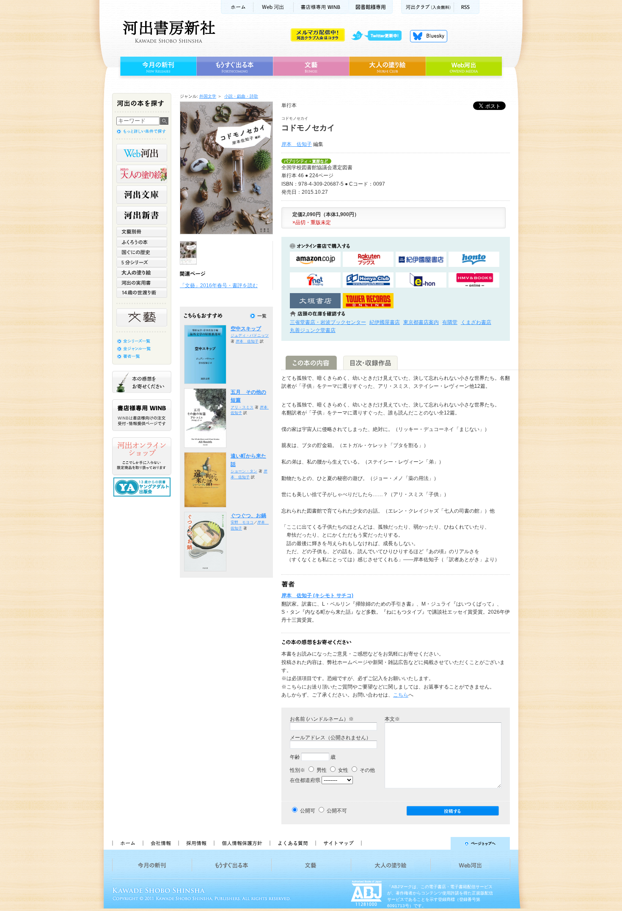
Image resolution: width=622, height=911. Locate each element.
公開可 (307, 811)
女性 (342, 770)
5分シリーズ (141, 262)
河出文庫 (141, 194)
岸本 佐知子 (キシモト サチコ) (317, 595)
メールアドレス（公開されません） (330, 738)
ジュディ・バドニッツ (250, 335)
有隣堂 (449, 322)
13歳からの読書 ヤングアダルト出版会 (143, 487)
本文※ (392, 719)
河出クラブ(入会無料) (427, 7)
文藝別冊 (141, 232)
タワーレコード (368, 301)
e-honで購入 (421, 280)
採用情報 (196, 843)
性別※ (297, 770)
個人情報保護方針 (242, 843)
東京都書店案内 (421, 322)
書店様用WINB (321, 7)
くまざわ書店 (476, 322)
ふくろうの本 (141, 242)
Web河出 (273, 7)
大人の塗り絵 (387, 66)
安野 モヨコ (242, 522)
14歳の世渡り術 (141, 293)
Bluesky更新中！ (428, 36)
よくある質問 (292, 843)
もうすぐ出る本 (234, 66)
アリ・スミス (242, 407)
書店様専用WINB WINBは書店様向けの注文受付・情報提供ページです (141, 415)
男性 (321, 770)
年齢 (295, 757)
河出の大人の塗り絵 (141, 174)
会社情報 (160, 843)
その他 (366, 770)
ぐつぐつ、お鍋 (248, 516)
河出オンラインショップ (141, 456)
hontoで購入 (474, 259)
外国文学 (207, 96)
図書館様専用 (371, 7)
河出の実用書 (141, 282)
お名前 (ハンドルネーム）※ (322, 719)
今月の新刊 (157, 66)
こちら (400, 695)
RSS (466, 7)
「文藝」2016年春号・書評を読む (219, 285)
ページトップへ (439, 843)
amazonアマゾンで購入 (315, 259)
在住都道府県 (305, 780)
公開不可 (337, 811)
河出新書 (141, 215)
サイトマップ (338, 843)
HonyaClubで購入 (368, 280)
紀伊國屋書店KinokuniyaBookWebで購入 (421, 259)
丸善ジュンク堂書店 (313, 330)
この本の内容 (311, 363)
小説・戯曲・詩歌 (241, 96)
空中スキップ (246, 329)
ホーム (237, 7)
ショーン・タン (244, 471)
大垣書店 (315, 301)
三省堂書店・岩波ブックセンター (328, 322)
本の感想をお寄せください (141, 382)
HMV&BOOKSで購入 (474, 280)
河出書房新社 (167, 32)
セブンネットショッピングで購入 (315, 280)
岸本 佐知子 (296, 144)
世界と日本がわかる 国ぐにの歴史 (141, 252)
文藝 (311, 66)
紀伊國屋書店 (384, 322)
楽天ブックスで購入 (368, 259)
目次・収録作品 (370, 363)
